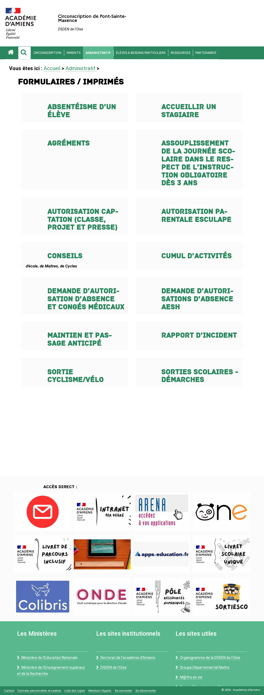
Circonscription (47, 53)
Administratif (98, 53)
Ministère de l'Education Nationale (49, 658)
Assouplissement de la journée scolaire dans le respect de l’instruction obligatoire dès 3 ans (198, 163)
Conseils (64, 255)
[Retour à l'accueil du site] (11, 52)
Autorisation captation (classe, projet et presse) (82, 219)
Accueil (52, 68)
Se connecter (123, 690)
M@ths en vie (191, 677)
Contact (9, 690)
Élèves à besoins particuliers (141, 53)
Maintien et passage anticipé (79, 339)
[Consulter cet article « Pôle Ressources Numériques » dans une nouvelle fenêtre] (161, 597)
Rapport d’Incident (199, 335)
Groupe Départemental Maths (204, 667)
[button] (24, 52)
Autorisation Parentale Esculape (196, 215)
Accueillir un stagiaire (188, 110)
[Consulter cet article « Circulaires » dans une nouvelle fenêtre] (102, 554)
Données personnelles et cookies (39, 690)
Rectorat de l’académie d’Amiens (128, 658)
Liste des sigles (74, 690)
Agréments (68, 143)
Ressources (180, 53)
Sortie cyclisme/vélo (75, 376)
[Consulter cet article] (42, 512)
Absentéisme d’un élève (81, 110)
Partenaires (205, 53)
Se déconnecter (145, 690)
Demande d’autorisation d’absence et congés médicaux (85, 299)
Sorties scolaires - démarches (199, 376)
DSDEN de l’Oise (114, 667)
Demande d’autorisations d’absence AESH (197, 299)
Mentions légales (99, 690)
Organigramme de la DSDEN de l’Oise (210, 658)
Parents (73, 53)
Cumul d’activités (196, 255)
